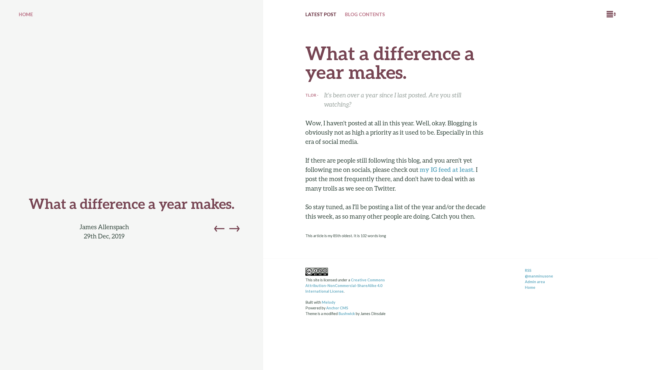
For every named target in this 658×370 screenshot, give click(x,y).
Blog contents (365, 14)
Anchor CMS (337, 308)
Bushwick (347, 313)
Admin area (535, 282)
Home (530, 287)
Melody (328, 302)
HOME (26, 14)
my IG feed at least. (447, 169)
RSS (528, 270)
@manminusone (539, 276)
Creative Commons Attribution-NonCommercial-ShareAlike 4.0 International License (345, 285)
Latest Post (320, 14)
